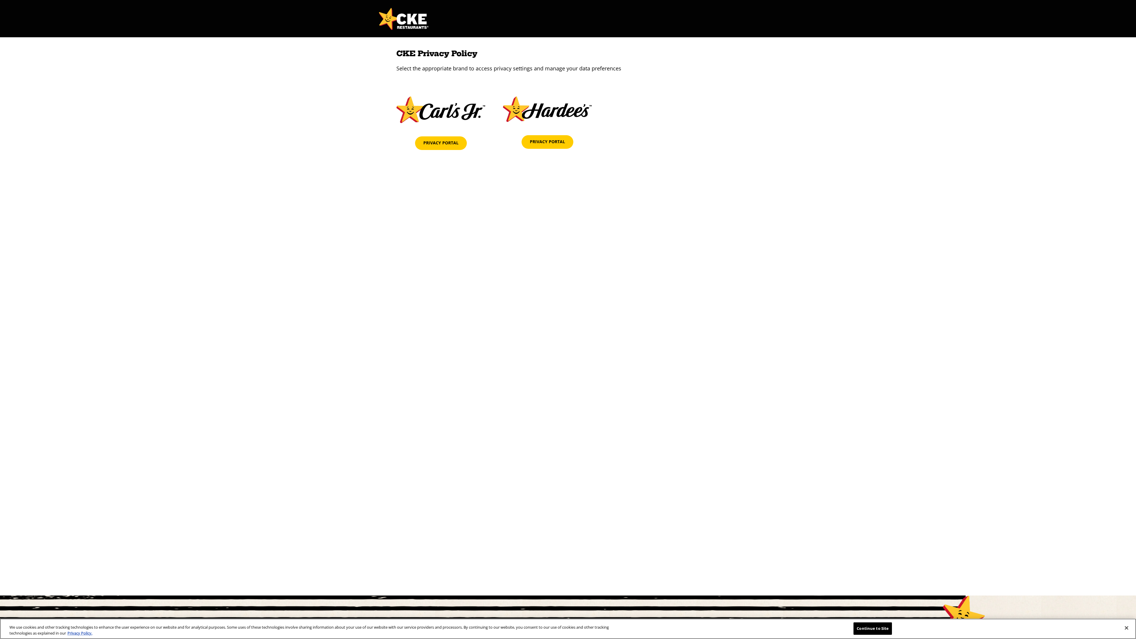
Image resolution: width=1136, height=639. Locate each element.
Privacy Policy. (79, 632)
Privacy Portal (441, 143)
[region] (568, 629)
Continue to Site (873, 628)
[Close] (1126, 628)
